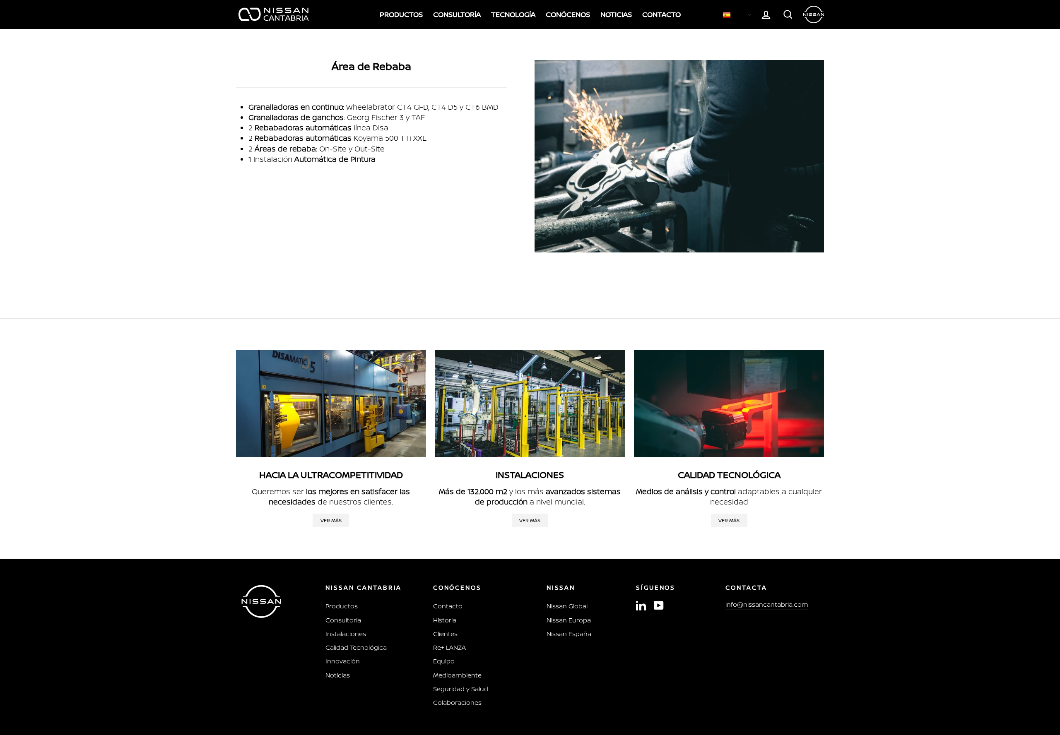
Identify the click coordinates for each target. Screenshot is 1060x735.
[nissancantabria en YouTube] (659, 605)
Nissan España (569, 633)
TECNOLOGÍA (513, 14)
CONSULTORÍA (457, 14)
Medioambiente (457, 675)
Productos (341, 606)
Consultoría (343, 620)
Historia (444, 620)
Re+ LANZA (449, 647)
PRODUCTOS (401, 14)
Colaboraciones (457, 702)
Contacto (448, 606)
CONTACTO (661, 14)
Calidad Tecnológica (356, 647)
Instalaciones (345, 633)
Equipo (444, 661)
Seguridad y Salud (460, 689)
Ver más (331, 520)
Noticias (337, 675)
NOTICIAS (616, 14)
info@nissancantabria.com (766, 604)
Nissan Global (567, 606)
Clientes (445, 633)
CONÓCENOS (568, 14)
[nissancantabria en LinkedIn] (641, 605)
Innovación (342, 661)
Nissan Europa (569, 620)
